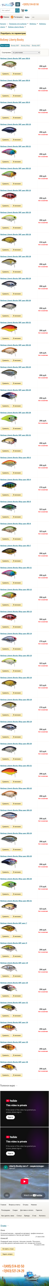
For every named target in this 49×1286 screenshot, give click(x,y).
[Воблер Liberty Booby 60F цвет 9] (9, 948)
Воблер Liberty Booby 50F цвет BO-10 (15, 124)
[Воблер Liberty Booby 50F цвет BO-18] (9, 263)
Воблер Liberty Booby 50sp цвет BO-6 (15, 523)
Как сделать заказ (7, 1216)
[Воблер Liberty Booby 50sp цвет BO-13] (9, 618)
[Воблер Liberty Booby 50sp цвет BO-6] (9, 530)
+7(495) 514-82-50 (13, 1266)
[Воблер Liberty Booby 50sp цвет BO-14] (9, 640)
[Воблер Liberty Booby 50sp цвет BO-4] (9, 486)
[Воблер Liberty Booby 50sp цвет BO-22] (9, 795)
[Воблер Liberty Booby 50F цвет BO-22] (9, 352)
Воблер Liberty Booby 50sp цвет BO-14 (16, 633)
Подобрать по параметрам (13, 33)
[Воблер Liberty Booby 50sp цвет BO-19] (9, 728)
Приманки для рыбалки (18, 24)
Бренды (27, 1216)
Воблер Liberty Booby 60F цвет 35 (14, 1042)
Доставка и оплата (26, 1210)
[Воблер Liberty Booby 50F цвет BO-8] (9, 87)
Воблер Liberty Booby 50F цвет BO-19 (15, 278)
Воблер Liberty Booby (16, 27)
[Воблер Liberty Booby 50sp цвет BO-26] (9, 885)
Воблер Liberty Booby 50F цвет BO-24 (15, 367)
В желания (17, 74)
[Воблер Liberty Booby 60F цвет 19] (9, 968)
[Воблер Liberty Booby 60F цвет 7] (9, 929)
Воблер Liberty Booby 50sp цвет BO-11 (16, 568)
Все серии (5, 45)
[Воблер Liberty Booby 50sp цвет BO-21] (9, 772)
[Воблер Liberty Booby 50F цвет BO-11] (9, 153)
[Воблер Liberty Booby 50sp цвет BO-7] (9, 552)
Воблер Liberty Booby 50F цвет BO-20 (15, 300)
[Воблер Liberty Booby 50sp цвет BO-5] (9, 508)
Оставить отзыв (8, 1249)
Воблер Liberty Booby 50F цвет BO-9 (15, 102)
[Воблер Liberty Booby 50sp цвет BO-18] (9, 706)
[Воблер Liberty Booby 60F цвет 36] (9, 1067)
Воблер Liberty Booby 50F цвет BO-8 (15, 80)
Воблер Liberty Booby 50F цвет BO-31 (15, 435)
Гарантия (39, 1210)
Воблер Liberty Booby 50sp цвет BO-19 (16, 722)
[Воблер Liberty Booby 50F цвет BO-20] (9, 307)
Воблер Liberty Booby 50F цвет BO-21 (15, 322)
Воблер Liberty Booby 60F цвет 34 (14, 1022)
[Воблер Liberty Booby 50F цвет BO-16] (9, 241)
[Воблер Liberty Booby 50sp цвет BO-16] (9, 684)
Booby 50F (15, 45)
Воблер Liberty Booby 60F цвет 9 (13, 943)
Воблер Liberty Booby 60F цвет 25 (14, 983)
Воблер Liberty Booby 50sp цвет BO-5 (15, 501)
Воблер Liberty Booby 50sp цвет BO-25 (16, 856)
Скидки (15, 1210)
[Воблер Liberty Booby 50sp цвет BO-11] (9, 574)
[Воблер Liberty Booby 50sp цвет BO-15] (9, 662)
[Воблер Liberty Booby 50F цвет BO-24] (9, 374)
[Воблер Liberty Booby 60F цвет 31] (9, 1008)
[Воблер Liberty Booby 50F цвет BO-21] (9, 329)
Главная (3, 1205)
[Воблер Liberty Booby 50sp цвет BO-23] (9, 817)
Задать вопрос (8, 1254)
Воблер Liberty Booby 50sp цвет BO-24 (16, 833)
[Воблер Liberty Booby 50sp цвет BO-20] (9, 750)
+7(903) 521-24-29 (13, 1270)
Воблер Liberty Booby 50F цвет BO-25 (15, 390)
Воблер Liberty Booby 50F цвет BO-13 (15, 190)
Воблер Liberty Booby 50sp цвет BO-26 (16, 879)
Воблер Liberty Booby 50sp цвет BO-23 (16, 810)
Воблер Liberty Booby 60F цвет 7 (13, 923)
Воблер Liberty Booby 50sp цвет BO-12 (16, 589)
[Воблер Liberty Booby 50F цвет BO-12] (9, 175)
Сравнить (5, 74)
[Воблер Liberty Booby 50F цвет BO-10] (9, 131)
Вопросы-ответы (14, 1205)
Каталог (3, 24)
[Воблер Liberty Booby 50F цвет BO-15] (9, 219)
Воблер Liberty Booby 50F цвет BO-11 (15, 146)
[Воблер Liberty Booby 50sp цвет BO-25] (9, 863)
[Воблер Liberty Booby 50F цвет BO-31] (9, 442)
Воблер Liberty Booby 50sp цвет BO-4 (15, 479)
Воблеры (33, 24)
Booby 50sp (25, 45)
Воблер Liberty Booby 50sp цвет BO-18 (16, 699)
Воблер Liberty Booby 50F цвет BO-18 (15, 256)
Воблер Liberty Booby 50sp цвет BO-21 (16, 766)
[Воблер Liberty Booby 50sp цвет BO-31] (9, 908)
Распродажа (18, 17)
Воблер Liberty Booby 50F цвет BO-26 (15, 412)
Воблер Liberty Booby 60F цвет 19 (14, 963)
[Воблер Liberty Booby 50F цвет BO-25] (9, 397)
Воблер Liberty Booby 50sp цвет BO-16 (16, 677)
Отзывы (25, 1205)
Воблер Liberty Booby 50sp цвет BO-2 (15, 457)
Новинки (6, 17)
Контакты (42, 1216)
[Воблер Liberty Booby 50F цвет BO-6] (9, 65)
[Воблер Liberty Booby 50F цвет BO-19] (9, 285)
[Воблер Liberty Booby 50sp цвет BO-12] (9, 596)
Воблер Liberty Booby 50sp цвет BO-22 (16, 788)
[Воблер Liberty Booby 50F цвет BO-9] (9, 109)
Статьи (19, 1216)
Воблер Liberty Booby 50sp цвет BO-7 (15, 545)
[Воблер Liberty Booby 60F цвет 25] (9, 988)
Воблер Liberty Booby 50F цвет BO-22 (15, 345)
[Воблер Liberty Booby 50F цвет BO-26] (9, 419)
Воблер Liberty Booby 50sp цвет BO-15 (16, 655)
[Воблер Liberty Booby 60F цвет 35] (9, 1048)
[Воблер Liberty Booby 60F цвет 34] (9, 1028)
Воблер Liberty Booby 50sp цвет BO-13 (16, 611)
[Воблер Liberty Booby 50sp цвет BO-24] (9, 840)
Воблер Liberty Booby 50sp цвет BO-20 (16, 744)
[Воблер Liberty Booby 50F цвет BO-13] (9, 197)
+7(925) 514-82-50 (30, 4)
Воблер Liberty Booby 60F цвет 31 (14, 1002)
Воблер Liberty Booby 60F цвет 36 (14, 1062)
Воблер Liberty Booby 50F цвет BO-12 (15, 168)
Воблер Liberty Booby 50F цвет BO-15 (15, 212)
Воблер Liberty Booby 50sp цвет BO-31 (16, 901)
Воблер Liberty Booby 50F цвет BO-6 (15, 58)
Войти (27, 17)
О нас (34, 1216)
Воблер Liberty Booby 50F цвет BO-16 (15, 234)
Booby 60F (36, 45)
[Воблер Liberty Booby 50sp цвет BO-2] (9, 464)
